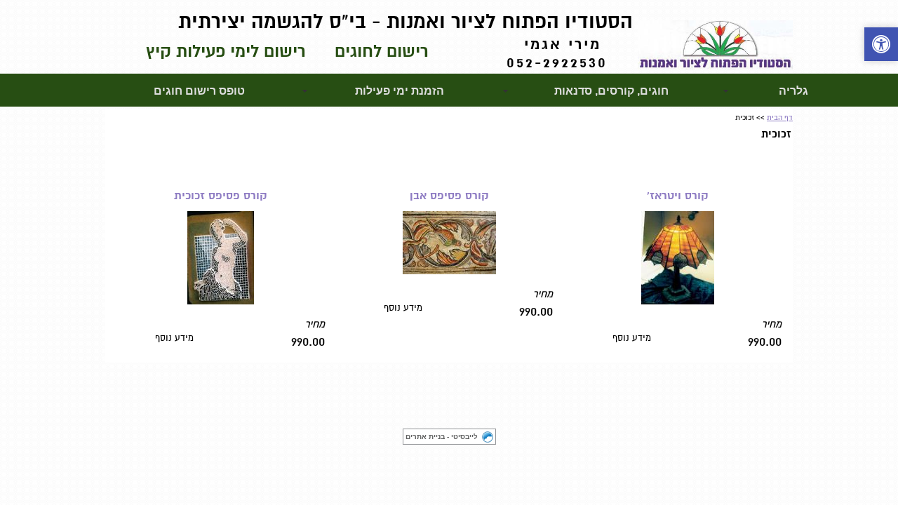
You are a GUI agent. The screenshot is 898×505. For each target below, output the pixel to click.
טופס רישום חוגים (199, 91)
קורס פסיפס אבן (449, 196)
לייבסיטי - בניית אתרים (442, 436)
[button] (881, 46)
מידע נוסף (631, 338)
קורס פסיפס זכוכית (220, 196)
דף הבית (780, 117)
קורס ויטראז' (678, 196)
